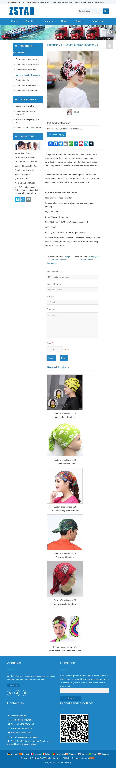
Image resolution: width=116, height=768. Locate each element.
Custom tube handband (26, 90)
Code (50, 343)
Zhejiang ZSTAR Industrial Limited (47, 758)
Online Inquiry (57, 134)
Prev (3, 32)
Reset (63, 358)
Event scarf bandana (65, 557)
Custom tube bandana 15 (65, 507)
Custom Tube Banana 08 (65, 553)
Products (48, 21)
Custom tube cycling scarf (27, 106)
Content (51, 309)
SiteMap (85, 758)
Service (79, 21)
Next (95, 79)
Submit (51, 358)
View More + (13, 685)
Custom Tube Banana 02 (65, 600)
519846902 (24, 179)
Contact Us (97, 21)
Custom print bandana (65, 464)
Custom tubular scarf (25, 80)
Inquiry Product (54, 271)
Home (14, 21)
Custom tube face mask (26, 59)
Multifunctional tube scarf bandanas (65, 651)
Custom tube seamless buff (28, 85)
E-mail (50, 296)
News (64, 21)
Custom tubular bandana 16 (65, 647)
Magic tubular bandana (65, 417)
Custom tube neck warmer (27, 64)
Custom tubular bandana (79, 44)
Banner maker (63, 762)
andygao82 (26, 174)
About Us (30, 21)
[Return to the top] (109, 46)
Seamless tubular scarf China (29, 127)
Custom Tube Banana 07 (65, 413)
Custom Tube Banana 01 (65, 460)
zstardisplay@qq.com (31, 170)
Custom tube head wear (26, 69)
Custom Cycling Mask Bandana (65, 510)
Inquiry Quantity (54, 284)
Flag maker (50, 762)
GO (105, 11)
